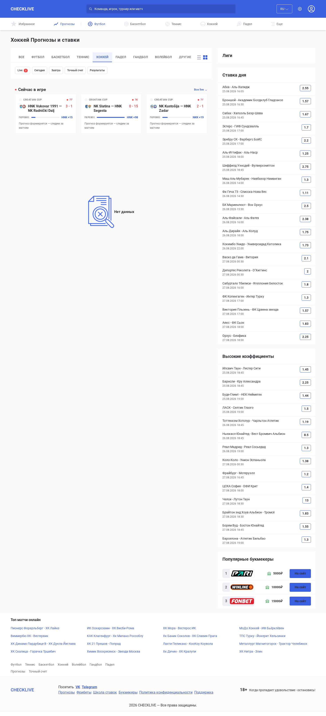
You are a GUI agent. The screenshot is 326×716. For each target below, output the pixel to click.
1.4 (306, 487)
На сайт (300, 573)
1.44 (305, 395)
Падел (109, 664)
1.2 (306, 474)
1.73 (305, 245)
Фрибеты (84, 692)
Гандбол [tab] (140, 57)
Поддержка (203, 692)
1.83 (305, 323)
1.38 (305, 461)
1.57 (305, 101)
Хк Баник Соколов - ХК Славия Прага (190, 636)
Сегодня (39, 70)
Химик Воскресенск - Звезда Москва (113, 651)
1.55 (305, 526)
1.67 (305, 114)
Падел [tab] (121, 57)
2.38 (305, 219)
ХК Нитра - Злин (250, 651)
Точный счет (75, 70)
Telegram (89, 687)
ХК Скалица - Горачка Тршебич (33, 651)
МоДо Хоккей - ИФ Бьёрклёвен (261, 628)
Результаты (97, 70)
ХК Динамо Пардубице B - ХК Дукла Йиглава (43, 643)
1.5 (306, 408)
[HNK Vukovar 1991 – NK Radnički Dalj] (45, 114)
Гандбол (96, 664)
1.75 (305, 232)
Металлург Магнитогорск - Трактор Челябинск (273, 643)
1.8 (306, 284)
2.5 (306, 206)
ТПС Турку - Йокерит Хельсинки (262, 636)
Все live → (200, 89)
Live (22, 70)
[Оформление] (300, 9)
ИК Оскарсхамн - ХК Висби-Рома (110, 628)
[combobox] (284, 8)
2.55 (305, 88)
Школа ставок (105, 692)
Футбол (16, 664)
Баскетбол (46, 664)
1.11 (305, 193)
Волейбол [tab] (163, 57)
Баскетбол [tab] (60, 57)
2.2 (306, 140)
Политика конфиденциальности (165, 692)
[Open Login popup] (311, 9)
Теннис (30, 664)
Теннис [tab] (83, 57)
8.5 (306, 435)
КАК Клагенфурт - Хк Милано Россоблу (115, 636)
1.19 (305, 422)
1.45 (305, 369)
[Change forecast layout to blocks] (205, 57)
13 (306, 500)
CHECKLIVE (22, 9)
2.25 (305, 337)
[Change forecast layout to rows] (199, 57)
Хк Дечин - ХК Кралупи (179, 651)
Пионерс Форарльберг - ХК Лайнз (35, 628)
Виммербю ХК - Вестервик (29, 636)
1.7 (306, 127)
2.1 (306, 258)
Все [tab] (21, 57)
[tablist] (103, 57)
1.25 (305, 153)
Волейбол (79, 664)
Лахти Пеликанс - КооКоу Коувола (188, 643)
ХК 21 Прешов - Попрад (104, 643)
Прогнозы (18, 671)
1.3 (306, 179)
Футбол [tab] (37, 57)
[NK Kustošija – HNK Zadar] (176, 114)
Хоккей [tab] (102, 57)
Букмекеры (128, 692)
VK (78, 687)
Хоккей (63, 664)
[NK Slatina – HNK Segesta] (111, 114)
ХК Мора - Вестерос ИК (179, 628)
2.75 (305, 166)
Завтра (56, 70)
